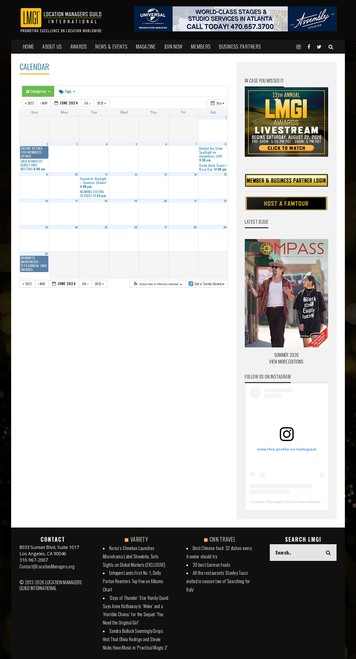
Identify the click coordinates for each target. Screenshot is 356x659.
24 (76, 227)
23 (46, 227)
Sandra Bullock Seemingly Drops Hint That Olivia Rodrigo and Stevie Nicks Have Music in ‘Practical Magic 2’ (135, 639)
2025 (100, 103)
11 (106, 174)
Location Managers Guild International (284, 501)
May (44, 103)
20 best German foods (211, 564)
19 (135, 200)
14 (195, 174)
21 (195, 200)
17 (76, 200)
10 (76, 174)
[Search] (331, 46)
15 (225, 174)
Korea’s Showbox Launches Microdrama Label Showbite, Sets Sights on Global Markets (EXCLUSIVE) (134, 556)
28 (195, 227)
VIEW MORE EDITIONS (286, 361)
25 (106, 227)
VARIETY (139, 539)
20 (165, 200)
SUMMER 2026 (286, 355)
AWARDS (78, 46)
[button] (157, 284)
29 (225, 227)
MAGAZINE (145, 46)
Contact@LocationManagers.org (47, 566)
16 (46, 200)
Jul (87, 103)
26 (135, 227)
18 (106, 200)
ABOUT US (52, 46)
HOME (28, 46)
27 (165, 227)
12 (136, 174)
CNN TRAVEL (223, 539)
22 (225, 200)
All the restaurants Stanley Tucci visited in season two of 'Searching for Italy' (218, 581)
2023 (30, 103)
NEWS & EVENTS (111, 46)
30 (46, 253)
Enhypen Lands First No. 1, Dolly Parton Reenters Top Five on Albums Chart (133, 581)
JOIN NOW (173, 46)
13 (165, 174)
